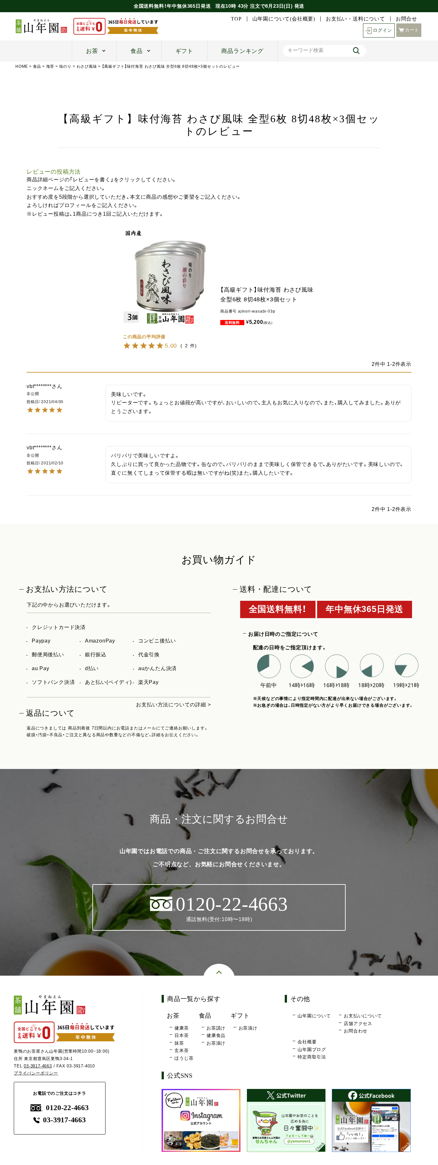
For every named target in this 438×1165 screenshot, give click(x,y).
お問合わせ (355, 1030)
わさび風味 (87, 66)
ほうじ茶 (183, 1058)
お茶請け (215, 1028)
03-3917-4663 (38, 1066)
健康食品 (215, 1035)
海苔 (50, 66)
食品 (137, 51)
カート (412, 30)
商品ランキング (242, 51)
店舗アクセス (358, 1023)
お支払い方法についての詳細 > (173, 704)
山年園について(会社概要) (283, 19)
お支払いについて (363, 1015)
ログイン (382, 30)
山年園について (314, 1015)
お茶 (92, 51)
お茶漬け (215, 1043)
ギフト (184, 51)
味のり (65, 66)
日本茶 (181, 1035)
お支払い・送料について (355, 19)
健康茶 (181, 1028)
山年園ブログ (312, 1049)
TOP (236, 19)
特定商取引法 (312, 1056)
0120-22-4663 (67, 1108)
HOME (21, 66)
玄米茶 (181, 1050)
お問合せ (406, 19)
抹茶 (179, 1043)
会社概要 (307, 1041)
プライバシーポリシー (36, 1073)
